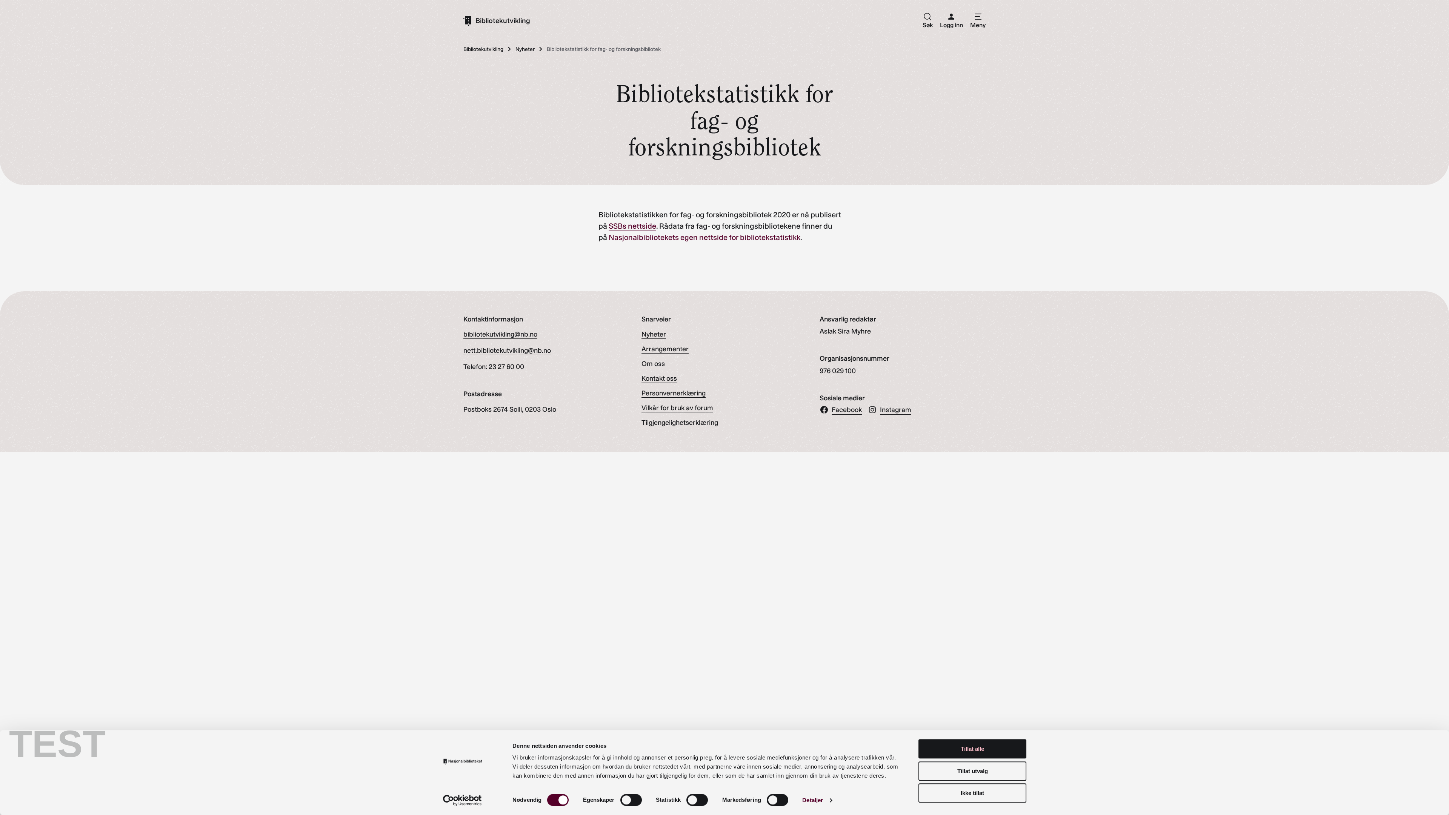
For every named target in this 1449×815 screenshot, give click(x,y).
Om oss (653, 364)
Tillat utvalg (972, 771)
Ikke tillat (972, 793)
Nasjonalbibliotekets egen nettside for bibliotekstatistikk (704, 237)
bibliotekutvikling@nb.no (500, 334)
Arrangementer (665, 349)
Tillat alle (972, 749)
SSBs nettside (632, 226)
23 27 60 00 (506, 367)
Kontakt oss (659, 378)
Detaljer (812, 800)
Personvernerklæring (673, 393)
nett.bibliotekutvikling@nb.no (507, 350)
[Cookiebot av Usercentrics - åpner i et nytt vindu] (462, 800)
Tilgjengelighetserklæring (679, 422)
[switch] (631, 800)
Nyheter (653, 334)
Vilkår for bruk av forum (677, 408)
